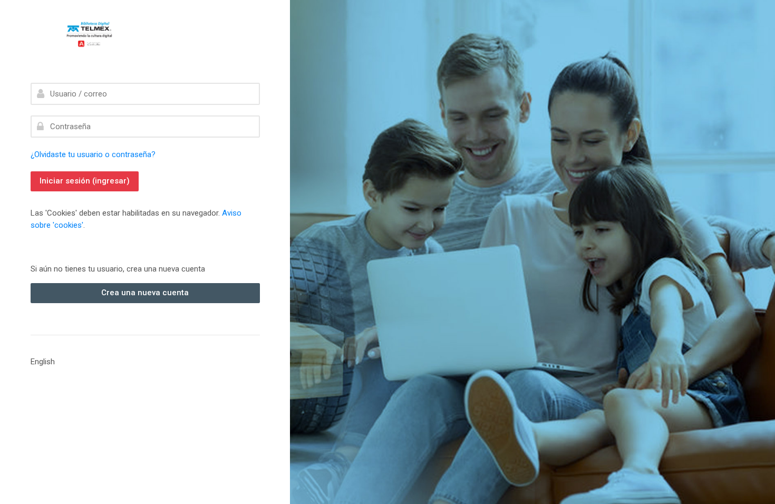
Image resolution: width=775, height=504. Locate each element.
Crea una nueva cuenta (145, 292)
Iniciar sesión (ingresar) (85, 181)
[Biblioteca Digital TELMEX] (106, 35)
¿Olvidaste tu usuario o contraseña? (93, 154)
